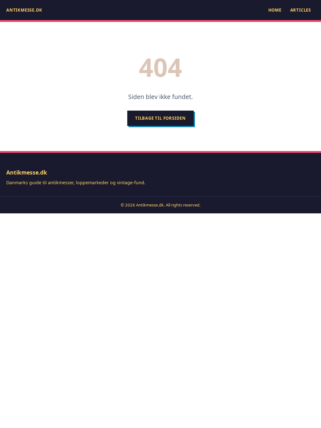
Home (275, 10)
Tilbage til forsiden (160, 118)
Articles (300, 10)
